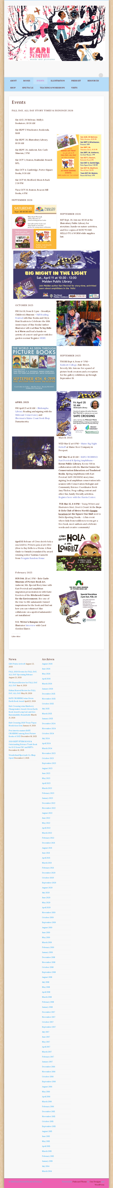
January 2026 (47, 689)
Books (26, 81)
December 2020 (48, 873)
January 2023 (47, 798)
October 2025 (48, 704)
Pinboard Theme (79, 1182)
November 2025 (49, 699)
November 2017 (48, 1017)
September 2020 (49, 883)
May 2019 (46, 937)
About (13, 81)
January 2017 (47, 1062)
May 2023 (46, 778)
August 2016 (47, 1087)
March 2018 (47, 997)
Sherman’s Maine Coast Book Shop (32, 418)
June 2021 (46, 853)
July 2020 (46, 892)
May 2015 (46, 1141)
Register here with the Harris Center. (77, 497)
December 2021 (48, 843)
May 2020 (46, 902)
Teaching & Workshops (52, 88)
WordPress (99, 1185)
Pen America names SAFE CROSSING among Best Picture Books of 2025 (22, 733)
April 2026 (46, 679)
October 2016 (48, 1076)
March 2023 (47, 788)
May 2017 (46, 1042)
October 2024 (48, 733)
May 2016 (46, 1091)
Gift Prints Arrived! (17, 664)
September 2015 (49, 1126)
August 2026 (47, 664)
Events (40, 81)
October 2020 (48, 878)
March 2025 (47, 713)
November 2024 (49, 728)
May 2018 (46, 987)
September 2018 (49, 972)
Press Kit (76, 81)
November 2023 (49, 753)
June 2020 (46, 897)
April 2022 (46, 828)
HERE (43, 338)
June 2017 (46, 1037)
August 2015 (47, 1131)
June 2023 (46, 773)
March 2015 (47, 1151)
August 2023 (47, 768)
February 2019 (48, 947)
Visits (74, 88)
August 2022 (47, 813)
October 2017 (47, 1022)
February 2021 (48, 868)
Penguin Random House (33, 558)
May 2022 (46, 823)
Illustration (58, 81)
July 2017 (45, 1032)
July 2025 (45, 709)
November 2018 (48, 962)
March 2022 (47, 833)
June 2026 (46, 669)
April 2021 (46, 858)
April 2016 (46, 1096)
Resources (93, 81)
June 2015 (46, 1136)
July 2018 (45, 982)
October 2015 (47, 1121)
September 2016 (49, 1081)
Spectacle (27, 88)
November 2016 (48, 1071)
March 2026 (47, 684)
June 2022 (46, 818)
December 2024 (48, 723)
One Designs (95, 1182)
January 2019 (47, 952)
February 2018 (48, 1002)
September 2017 (49, 1027)
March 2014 (47, 1171)
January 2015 (47, 1161)
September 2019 (49, 922)
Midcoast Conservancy (26, 415)
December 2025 (48, 694)
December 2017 (48, 1012)
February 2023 (48, 793)
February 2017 (48, 1057)
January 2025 (47, 718)
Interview (30, 625)
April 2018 (46, 992)
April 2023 (46, 783)
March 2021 (47, 863)
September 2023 (49, 763)
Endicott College (68, 365)
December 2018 (48, 957)
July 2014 (45, 1166)
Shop (13, 88)
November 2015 (48, 1116)
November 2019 (48, 912)
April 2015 (46, 1146)
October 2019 (48, 917)
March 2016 (47, 1101)
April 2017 (46, 1047)
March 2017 (47, 1052)
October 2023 (48, 758)
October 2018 (47, 967)
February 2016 (48, 1106)
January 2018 (47, 1007)
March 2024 (47, 748)
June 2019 (46, 932)
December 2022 (48, 803)
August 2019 (47, 927)
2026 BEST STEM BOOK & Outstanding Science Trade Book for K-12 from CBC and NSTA (23, 744)
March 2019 (47, 942)
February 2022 (48, 838)
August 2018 (47, 977)
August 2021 (47, 848)
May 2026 (46, 674)
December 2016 (48, 1067)
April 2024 (46, 743)
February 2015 (48, 1156)
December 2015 (48, 1111)
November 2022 (49, 808)
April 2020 (46, 907)
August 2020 (47, 888)
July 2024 (46, 738)
